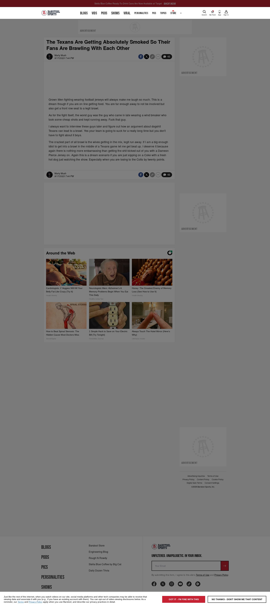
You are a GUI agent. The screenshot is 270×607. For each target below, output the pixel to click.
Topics (163, 13)
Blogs (84, 13)
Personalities (141, 13)
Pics (154, 13)
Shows (115, 13)
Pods (104, 13)
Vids (94, 13)
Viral (127, 13)
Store (173, 13)
